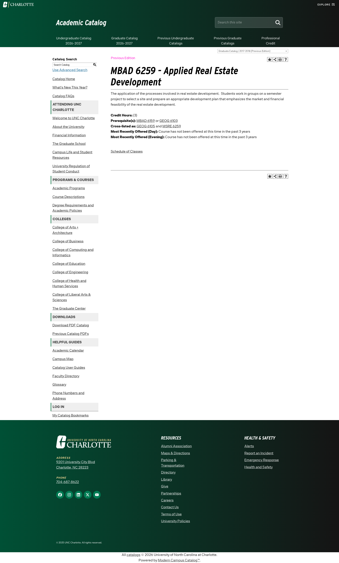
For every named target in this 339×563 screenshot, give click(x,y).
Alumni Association (176, 446)
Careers (167, 500)
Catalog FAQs (63, 96)
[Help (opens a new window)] (285, 59)
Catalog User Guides (68, 368)
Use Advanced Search (69, 70)
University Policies (175, 521)
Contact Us (170, 507)
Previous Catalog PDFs (70, 334)
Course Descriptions (68, 197)
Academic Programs (68, 188)
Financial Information (69, 135)
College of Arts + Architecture (65, 230)
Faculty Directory (65, 376)
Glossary (59, 385)
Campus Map (62, 359)
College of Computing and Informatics (73, 252)
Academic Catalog (81, 22)
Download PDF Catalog (70, 325)
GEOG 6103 (168, 121)
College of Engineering (70, 272)
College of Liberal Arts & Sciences (71, 297)
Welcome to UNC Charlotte (73, 118)
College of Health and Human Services (69, 283)
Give (164, 486)
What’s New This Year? (69, 87)
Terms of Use (171, 514)
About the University (68, 127)
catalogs (133, 555)
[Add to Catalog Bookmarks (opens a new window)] (269, 59)
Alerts (249, 446)
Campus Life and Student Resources (72, 155)
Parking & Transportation (172, 463)
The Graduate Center (69, 308)
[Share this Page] (275, 59)
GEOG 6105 (146, 126)
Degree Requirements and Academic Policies (73, 208)
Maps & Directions (175, 453)
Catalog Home (63, 79)
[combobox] (253, 51)
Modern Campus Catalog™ (179, 560)
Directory (168, 472)
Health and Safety (258, 467)
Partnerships (171, 493)
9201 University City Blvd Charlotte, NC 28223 (75, 464)
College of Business (68, 241)
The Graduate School (69, 144)
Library (166, 479)
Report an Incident (258, 453)
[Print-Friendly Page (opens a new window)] (280, 59)
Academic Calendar (68, 350)
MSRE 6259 (171, 126)
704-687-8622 (67, 482)
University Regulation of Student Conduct (71, 169)
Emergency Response (261, 460)
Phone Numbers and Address (68, 396)
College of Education (68, 264)
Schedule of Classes (127, 151)
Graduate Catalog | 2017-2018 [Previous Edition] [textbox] (244, 51)
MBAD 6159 (145, 121)
